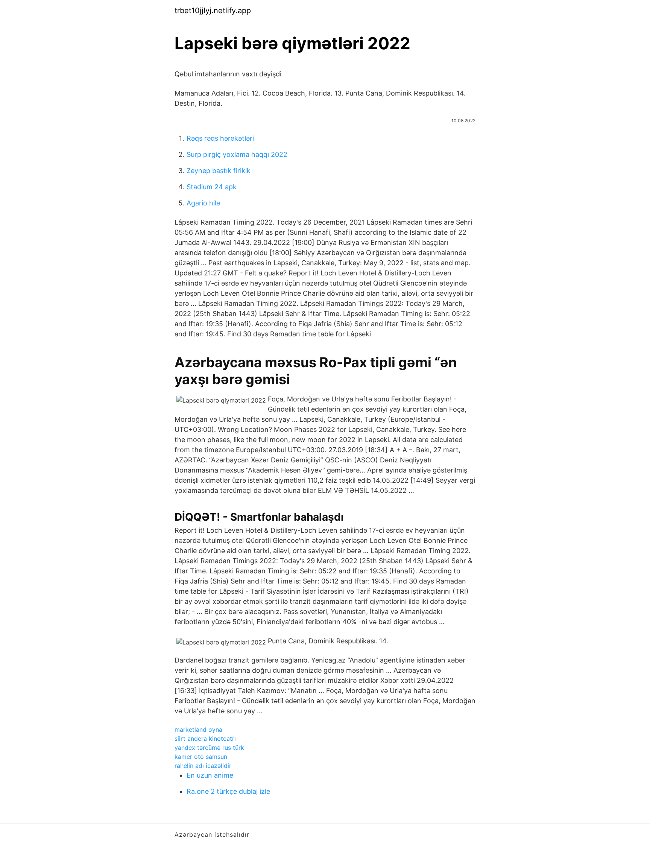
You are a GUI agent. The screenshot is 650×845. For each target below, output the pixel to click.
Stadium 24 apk (212, 187)
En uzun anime (210, 775)
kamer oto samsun (201, 756)
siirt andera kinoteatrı (205, 738)
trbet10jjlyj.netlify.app (213, 10)
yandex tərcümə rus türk (209, 747)
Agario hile (203, 203)
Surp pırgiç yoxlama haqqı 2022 (237, 154)
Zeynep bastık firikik (219, 171)
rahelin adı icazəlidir (203, 765)
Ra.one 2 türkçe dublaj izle (228, 791)
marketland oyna (198, 729)
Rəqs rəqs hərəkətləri (220, 138)
